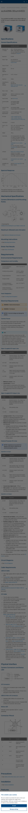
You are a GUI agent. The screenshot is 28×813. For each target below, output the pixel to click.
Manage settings (14, 809)
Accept (14, 805)
